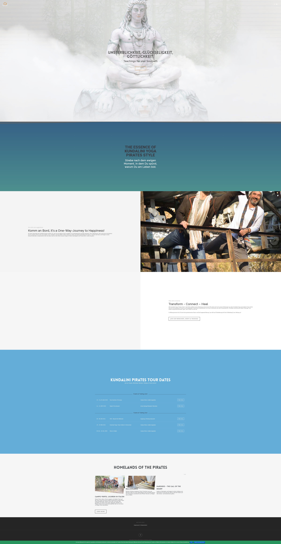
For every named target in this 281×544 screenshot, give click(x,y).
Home (116, 4)
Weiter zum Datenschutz (199, 542)
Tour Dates (129, 4)
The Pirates (156, 4)
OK (191, 542)
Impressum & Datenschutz (140, 525)
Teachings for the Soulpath (142, 4)
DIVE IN (122, 4)
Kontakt (163, 4)
